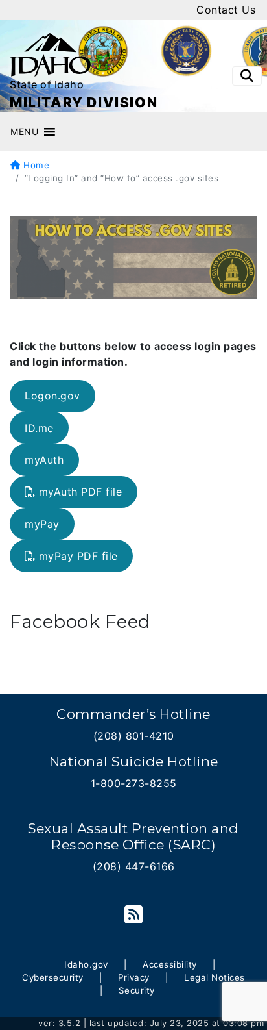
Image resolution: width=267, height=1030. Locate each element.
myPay (42, 524)
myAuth (44, 459)
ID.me (39, 427)
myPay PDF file (78, 555)
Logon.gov (52, 395)
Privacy (134, 977)
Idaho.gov (86, 964)
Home (35, 165)
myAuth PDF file (80, 491)
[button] (24, 131)
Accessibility (170, 964)
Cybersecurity (53, 977)
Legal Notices (214, 977)
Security (137, 990)
